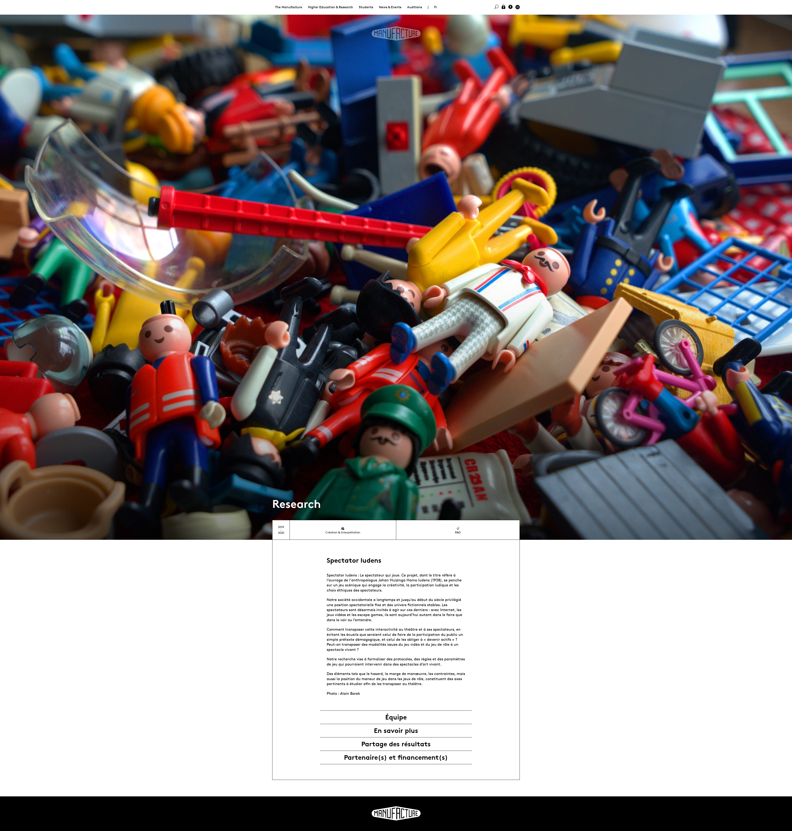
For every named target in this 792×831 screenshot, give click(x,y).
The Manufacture (288, 7)
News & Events (390, 7)
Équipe (396, 717)
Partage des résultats (396, 744)
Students (366, 7)
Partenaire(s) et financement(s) (396, 757)
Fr (435, 7)
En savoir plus (396, 731)
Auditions (414, 7)
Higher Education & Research (330, 7)
